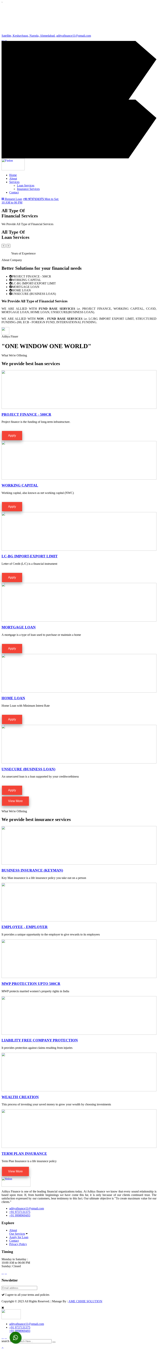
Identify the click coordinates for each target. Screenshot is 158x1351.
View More (15, 801)
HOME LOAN (13, 698)
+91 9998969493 (19, 1215)
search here (8, 1341)
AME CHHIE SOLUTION (85, 1301)
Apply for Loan (18, 1237)
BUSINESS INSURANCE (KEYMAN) (32, 870)
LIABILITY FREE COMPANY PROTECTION (40, 1040)
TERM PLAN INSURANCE (24, 1154)
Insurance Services (28, 189)
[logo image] (11, 1318)
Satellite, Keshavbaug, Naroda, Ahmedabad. (28, 35)
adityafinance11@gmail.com (73, 35)
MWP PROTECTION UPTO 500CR (31, 984)
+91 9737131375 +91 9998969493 (19, 1329)
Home (13, 175)
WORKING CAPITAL (20, 485)
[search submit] (53, 1342)
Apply (12, 435)
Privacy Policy (18, 1244)
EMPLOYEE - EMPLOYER (25, 927)
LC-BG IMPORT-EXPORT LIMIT (30, 556)
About (13, 178)
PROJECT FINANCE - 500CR (26, 414)
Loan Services (25, 185)
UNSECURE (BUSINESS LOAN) (28, 769)
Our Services (17, 1233)
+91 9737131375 (19, 1212)
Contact (14, 192)
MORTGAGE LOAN (19, 627)
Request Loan (13, 199)
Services (14, 182)
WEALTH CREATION (20, 1097)
